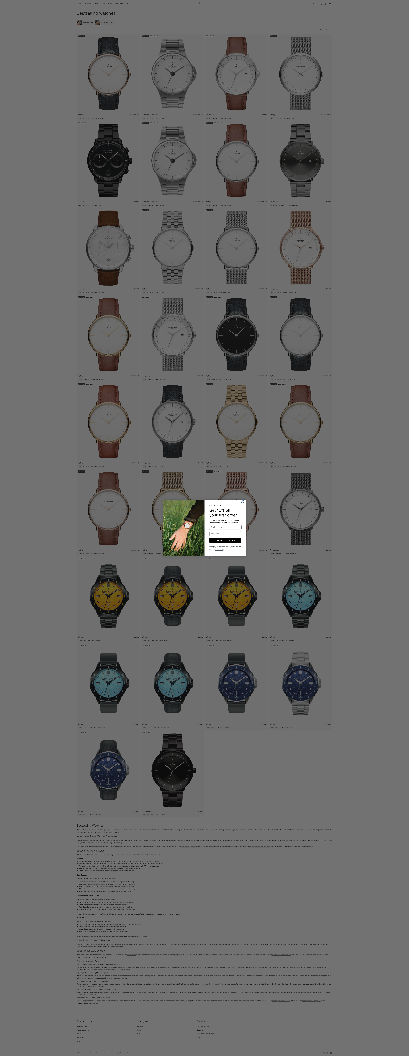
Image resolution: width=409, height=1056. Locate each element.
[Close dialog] (243, 502)
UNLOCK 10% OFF (225, 540)
